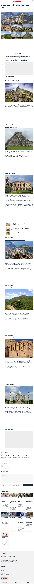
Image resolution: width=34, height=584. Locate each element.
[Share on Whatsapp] (2, 62)
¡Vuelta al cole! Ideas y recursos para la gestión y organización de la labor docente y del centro (21, 224)
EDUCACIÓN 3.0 (7, 452)
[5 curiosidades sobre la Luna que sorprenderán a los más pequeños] (4, 514)
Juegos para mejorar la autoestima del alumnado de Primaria (20, 228)
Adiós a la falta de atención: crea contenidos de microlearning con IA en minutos (29, 500)
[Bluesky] (26, 455)
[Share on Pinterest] (2, 60)
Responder (31, 465)
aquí (12, 124)
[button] (32, 0)
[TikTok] (16, 455)
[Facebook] (4, 455)
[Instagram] (11, 455)
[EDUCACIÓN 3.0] (17, 1)
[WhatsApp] (24, 455)
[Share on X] (2, 58)
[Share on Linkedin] (2, 64)
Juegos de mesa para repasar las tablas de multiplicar (13, 518)
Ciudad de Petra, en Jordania (10, 337)
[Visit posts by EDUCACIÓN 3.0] (2, 453)
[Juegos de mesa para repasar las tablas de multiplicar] (13, 514)
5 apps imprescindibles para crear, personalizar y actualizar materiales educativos (13, 500)
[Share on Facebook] (2, 56)
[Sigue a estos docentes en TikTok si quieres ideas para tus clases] (4, 495)
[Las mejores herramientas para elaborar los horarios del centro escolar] (4, 534)
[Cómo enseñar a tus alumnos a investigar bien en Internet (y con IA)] (21, 495)
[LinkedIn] (19, 455)
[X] (6, 455)
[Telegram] (21, 455)
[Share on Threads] (2, 68)
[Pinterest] (14, 455)
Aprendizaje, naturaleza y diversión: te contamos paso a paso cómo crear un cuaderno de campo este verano (21, 233)
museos (16, 57)
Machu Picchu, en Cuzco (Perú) (10, 82)
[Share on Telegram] (2, 66)
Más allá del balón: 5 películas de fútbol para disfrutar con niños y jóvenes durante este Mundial (29, 520)
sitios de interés (11, 57)
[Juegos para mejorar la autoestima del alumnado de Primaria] (8, 229)
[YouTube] (9, 455)
